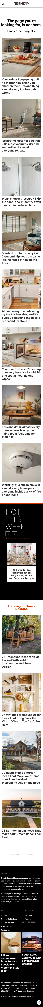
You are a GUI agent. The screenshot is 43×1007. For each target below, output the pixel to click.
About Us (4, 915)
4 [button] (13, 539)
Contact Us (5, 930)
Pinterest (28, 919)
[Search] (3, 4)
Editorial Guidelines (9, 919)
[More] (38, 5)
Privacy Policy (6, 926)
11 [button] (29, 539)
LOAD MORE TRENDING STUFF (21, 855)
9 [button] (25, 539)
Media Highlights (8, 923)
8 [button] (23, 539)
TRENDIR (21, 3)
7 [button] (20, 539)
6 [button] (18, 539)
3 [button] (11, 539)
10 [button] (27, 539)
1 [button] (7, 539)
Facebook (28, 915)
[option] (21, 562)
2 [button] (9, 539)
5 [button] (16, 539)
